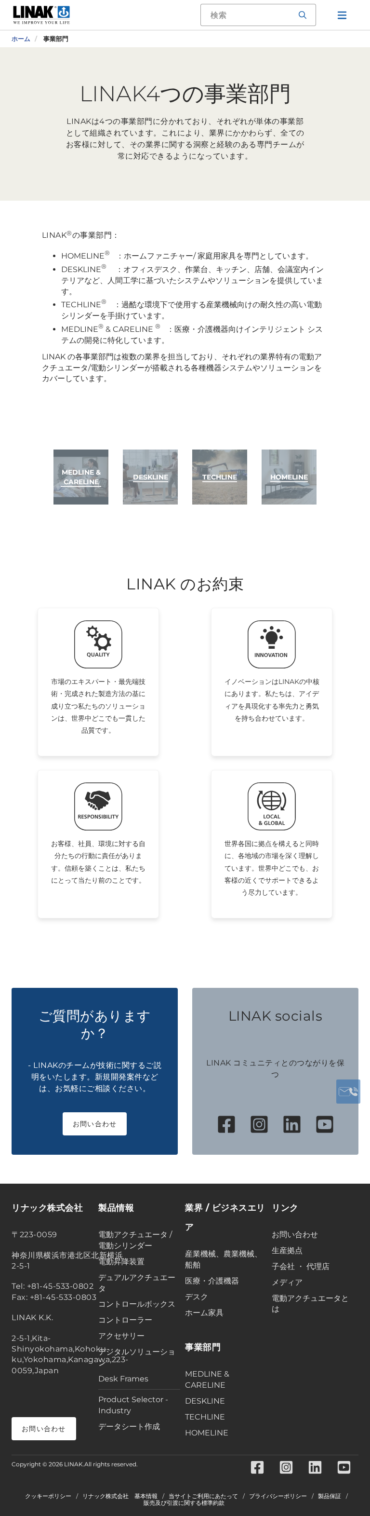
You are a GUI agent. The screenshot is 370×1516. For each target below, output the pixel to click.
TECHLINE (205, 1416)
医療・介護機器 (212, 1280)
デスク (196, 1296)
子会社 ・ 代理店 (301, 1266)
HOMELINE (206, 1432)
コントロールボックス (136, 1304)
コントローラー (125, 1320)
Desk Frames (123, 1378)
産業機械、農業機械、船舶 (223, 1259)
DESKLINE (205, 1401)
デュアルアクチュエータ (136, 1283)
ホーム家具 (204, 1312)
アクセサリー (121, 1335)
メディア (287, 1282)
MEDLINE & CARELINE (207, 1379)
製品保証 (329, 1496)
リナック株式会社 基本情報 (120, 1496)
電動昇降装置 (121, 1261)
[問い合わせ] (348, 1091)
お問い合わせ (95, 1124)
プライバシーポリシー (278, 1496)
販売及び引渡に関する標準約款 (184, 1503)
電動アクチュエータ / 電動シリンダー (135, 1240)
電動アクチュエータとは (310, 1304)
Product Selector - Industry (133, 1405)
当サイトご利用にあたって (203, 1496)
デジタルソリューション (136, 1357)
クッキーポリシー (48, 1496)
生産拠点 (287, 1250)
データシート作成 (129, 1426)
